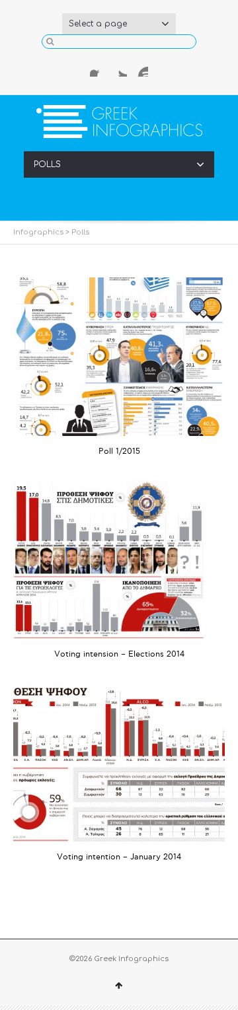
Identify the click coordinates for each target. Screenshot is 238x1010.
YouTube (140, 69)
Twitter (119, 69)
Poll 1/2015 (119, 451)
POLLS (47, 164)
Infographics (38, 232)
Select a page (98, 23)
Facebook (98, 69)
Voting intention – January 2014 (119, 857)
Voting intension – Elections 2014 (119, 654)
